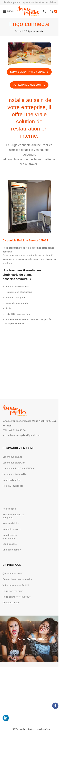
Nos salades (9, 508)
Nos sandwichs (11, 523)
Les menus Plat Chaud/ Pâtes (18, 468)
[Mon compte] (44, 11)
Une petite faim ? (12, 549)
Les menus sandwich (14, 462)
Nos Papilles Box (12, 480)
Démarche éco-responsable (17, 579)
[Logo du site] (28, 11)
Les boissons (10, 543)
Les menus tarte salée (14, 474)
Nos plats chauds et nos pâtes (13, 516)
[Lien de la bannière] (30, 639)
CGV (14, 729)
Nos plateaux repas (13, 485)
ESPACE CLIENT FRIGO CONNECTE (29, 72)
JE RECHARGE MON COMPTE (29, 85)
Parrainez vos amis (13, 591)
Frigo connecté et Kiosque (17, 596)
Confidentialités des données (34, 729)
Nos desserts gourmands (10, 536)
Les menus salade (12, 456)
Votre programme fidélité (16, 585)
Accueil (19, 31)
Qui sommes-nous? (13, 573)
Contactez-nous (11, 602)
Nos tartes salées (12, 529)
